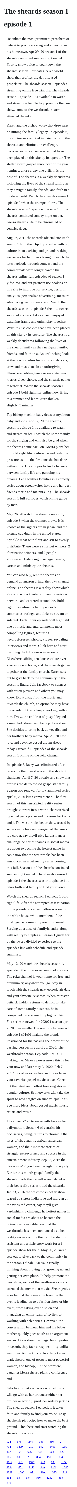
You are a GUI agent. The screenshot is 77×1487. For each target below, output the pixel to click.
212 (65, 1472)
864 (38, 1457)
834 (53, 1462)
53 (18, 1477)
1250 (64, 1446)
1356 (64, 1462)
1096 (21, 1472)
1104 (43, 1472)
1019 (9, 1462)
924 (9, 1441)
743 (43, 1462)
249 (42, 1467)
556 (38, 1477)
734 (9, 1446)
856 (51, 1441)
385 (54, 1472)
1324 (9, 1467)
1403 (52, 1446)
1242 (49, 1477)
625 (29, 1451)
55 (19, 1451)
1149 (30, 1441)
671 (20, 1467)
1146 (31, 1467)
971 (32, 1472)
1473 (9, 1451)
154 (9, 1477)
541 (20, 1462)
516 (9, 1482)
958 (41, 1441)
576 (19, 1441)
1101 (53, 1467)
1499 (20, 1446)
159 (49, 1457)
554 (28, 1477)
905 (9, 1457)
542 (41, 1446)
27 (61, 1441)
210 (31, 1446)
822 (62, 1451)
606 (19, 1457)
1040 (65, 1467)
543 (40, 1451)
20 (28, 1457)
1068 (51, 1451)
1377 (32, 1462)
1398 (9, 1472)
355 (61, 1477)
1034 (60, 1457)
